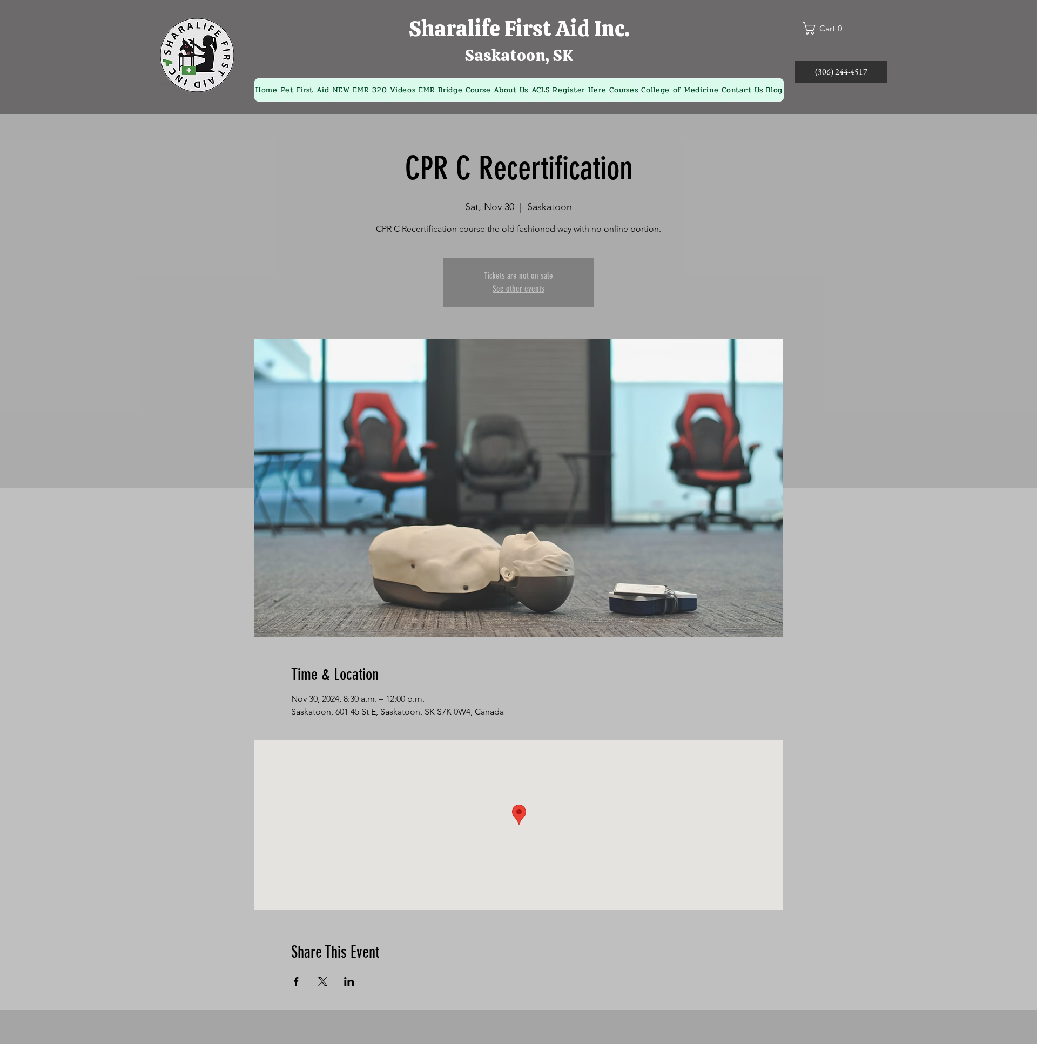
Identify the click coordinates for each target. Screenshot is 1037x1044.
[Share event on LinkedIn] (349, 981)
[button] (827, 28)
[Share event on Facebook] (296, 981)
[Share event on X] (323, 981)
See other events (518, 289)
